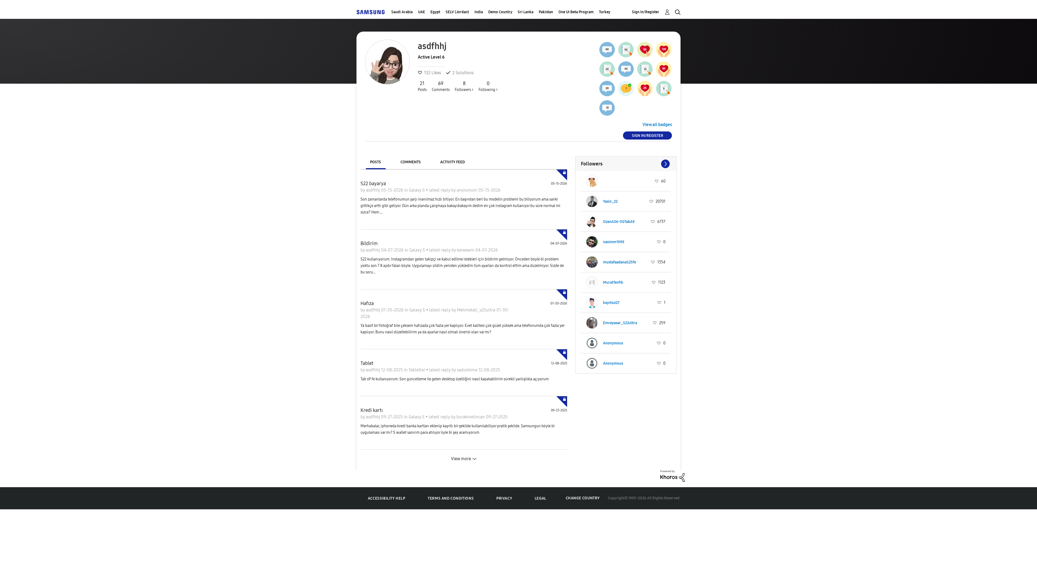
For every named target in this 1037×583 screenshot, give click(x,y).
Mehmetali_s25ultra (476, 310)
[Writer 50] (626, 50)
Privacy (504, 498)
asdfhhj (373, 190)
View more (461, 458)
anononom (467, 190)
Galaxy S (417, 190)
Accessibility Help (386, 498)
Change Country (583, 498)
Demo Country (500, 12)
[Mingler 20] (607, 88)
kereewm (466, 250)
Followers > (464, 86)
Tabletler (417, 369)
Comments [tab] (410, 162)
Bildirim (369, 243)
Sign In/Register (645, 12)
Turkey (604, 12)
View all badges (657, 124)
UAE (421, 12)
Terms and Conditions (451, 498)
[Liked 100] (664, 50)
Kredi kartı (372, 410)
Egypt (435, 12)
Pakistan (546, 12)
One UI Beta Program (576, 12)
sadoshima (467, 369)
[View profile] (592, 181)
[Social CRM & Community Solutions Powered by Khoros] (672, 475)
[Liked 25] (645, 88)
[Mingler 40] (626, 69)
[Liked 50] (664, 69)
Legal (540, 498)
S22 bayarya (373, 184)
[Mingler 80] (607, 50)
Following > (488, 86)
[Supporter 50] (645, 50)
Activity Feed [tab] (452, 162)
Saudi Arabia (402, 12)
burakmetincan (471, 416)
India (478, 12)
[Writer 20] (607, 69)
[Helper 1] (626, 88)
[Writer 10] (645, 69)
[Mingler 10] (607, 108)
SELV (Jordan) (457, 12)
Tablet (367, 363)
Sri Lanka (525, 12)
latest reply (440, 190)
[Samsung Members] (370, 12)
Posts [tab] (375, 162)
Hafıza (367, 303)
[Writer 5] (664, 88)
